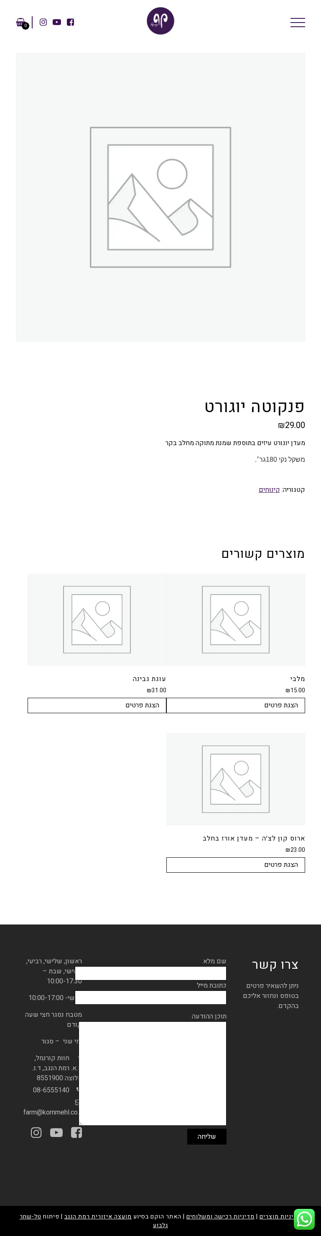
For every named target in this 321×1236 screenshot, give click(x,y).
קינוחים (269, 490)
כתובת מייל (212, 985)
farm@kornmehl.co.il (52, 1112)
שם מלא (215, 961)
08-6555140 (51, 1090)
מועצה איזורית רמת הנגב (98, 1216)
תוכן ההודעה (209, 1016)
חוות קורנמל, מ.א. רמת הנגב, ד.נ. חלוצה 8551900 (57, 1068)
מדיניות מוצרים (280, 1216)
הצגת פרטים (281, 705)
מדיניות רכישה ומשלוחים (220, 1216)
